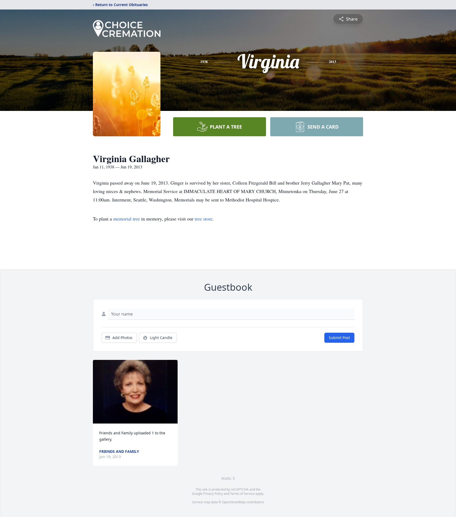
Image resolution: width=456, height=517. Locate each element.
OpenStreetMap (233, 502)
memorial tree (126, 218)
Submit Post (339, 337)
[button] (135, 392)
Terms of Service (242, 493)
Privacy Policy (213, 493)
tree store (203, 218)
